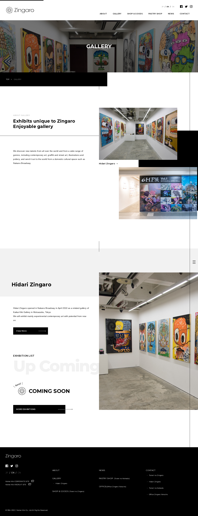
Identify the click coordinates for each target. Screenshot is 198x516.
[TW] (11, 467)
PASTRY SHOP (155, 14)
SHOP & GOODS (135, 14)
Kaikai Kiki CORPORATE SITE (17, 481)
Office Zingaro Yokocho (158, 494)
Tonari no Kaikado (156, 488)
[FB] (7, 467)
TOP (7, 79)
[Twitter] (186, 7)
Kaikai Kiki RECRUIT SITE (16, 485)
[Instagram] (191, 7)
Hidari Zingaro (61, 483)
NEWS (171, 14)
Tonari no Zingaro (156, 475)
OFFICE (112, 486)
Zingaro (14, 456)
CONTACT (185, 14)
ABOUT (103, 14)
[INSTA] (16, 467)
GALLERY (117, 14)
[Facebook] (181, 7)
